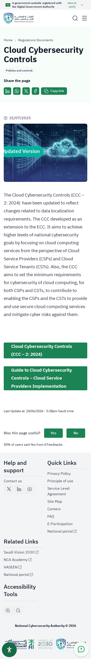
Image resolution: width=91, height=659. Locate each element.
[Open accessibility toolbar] (9, 649)
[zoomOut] (18, 610)
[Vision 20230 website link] (45, 644)
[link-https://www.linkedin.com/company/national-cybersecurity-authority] (19, 489)
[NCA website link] (71, 644)
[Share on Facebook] (35, 91)
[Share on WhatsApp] (17, 91)
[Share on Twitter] (26, 91)
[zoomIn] (8, 610)
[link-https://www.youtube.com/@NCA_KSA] (29, 489)
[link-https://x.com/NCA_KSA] (9, 489)
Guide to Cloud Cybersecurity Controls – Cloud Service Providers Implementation (41, 378)
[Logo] (18, 18)
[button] (75, 18)
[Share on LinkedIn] (7, 91)
